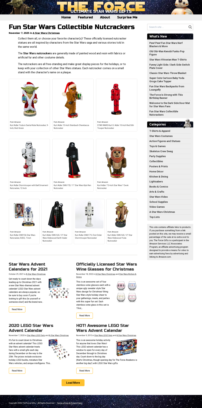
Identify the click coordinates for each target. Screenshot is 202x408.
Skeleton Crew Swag (161, 151)
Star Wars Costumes (161, 136)
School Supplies (158, 201)
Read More (17, 309)
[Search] (190, 27)
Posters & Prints (158, 166)
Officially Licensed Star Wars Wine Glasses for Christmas (106, 267)
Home (66, 17)
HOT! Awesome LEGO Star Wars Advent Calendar (102, 328)
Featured (85, 17)
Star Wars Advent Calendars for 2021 (28, 267)
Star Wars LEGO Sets (36, 335)
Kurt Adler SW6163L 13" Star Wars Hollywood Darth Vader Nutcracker (55, 238)
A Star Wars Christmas (46, 33)
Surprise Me (127, 17)
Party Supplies (157, 156)
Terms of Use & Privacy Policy (69, 403)
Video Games (157, 206)
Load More (73, 382)
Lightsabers (156, 181)
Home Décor (156, 171)
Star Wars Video (158, 196)
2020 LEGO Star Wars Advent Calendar (31, 328)
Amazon (17, 122)
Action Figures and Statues (164, 141)
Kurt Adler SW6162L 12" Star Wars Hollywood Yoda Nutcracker (120, 238)
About (105, 17)
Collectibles (156, 161)
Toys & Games (157, 146)
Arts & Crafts (156, 191)
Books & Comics (158, 186)
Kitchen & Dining (158, 176)
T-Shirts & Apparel (159, 130)
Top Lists (154, 217)
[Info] (46, 82)
